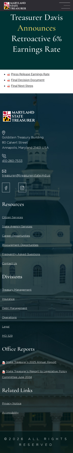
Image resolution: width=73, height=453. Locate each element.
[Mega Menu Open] (64, 5)
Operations (9, 317)
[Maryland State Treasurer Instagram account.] (22, 187)
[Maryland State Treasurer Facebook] (6, 187)
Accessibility (10, 412)
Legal (6, 326)
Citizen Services (12, 217)
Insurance (8, 299)
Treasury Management (17, 289)
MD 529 (7, 335)
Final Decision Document (27, 80)
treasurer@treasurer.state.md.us (26, 175)
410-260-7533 (12, 161)
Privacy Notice (11, 403)
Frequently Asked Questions (21, 254)
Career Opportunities (16, 235)
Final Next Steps (22, 86)
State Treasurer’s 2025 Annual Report (31, 362)
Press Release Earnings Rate (30, 74)
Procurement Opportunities (20, 245)
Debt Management (14, 308)
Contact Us (9, 263)
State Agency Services (17, 226)
